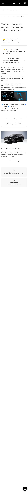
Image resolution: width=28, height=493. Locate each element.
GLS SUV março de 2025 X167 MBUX (14, 17)
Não (18, 123)
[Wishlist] (19, 3)
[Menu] (3, 3)
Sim (8, 123)
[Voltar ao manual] (3, 10)
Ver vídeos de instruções (14, 161)
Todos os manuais (5, 17)
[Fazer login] (25, 3)
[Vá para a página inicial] (14, 3)
